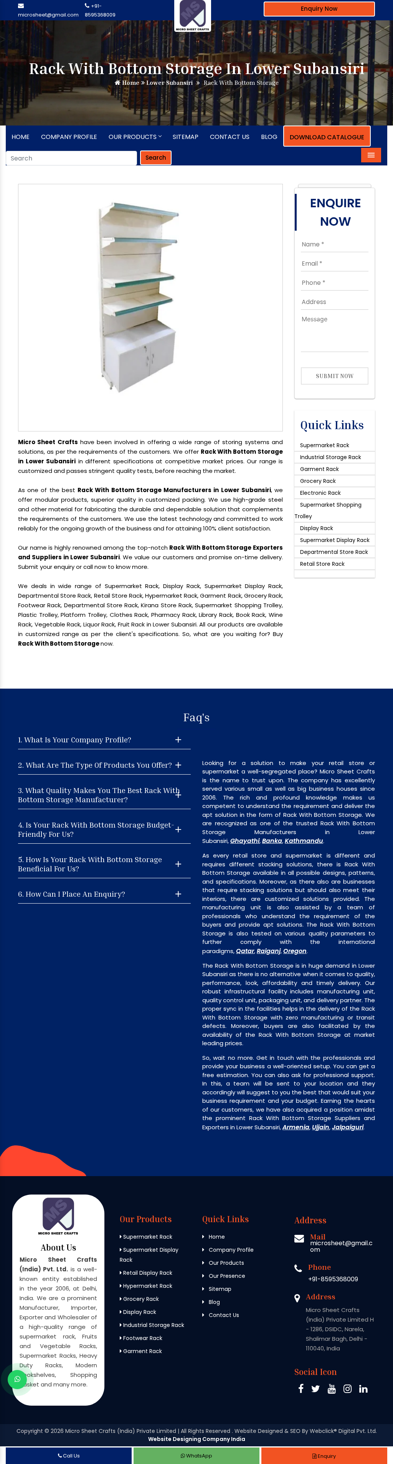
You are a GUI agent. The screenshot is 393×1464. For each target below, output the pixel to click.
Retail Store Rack (322, 564)
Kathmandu (304, 840)
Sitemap (185, 136)
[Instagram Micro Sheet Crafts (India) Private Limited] (347, 1390)
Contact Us (229, 136)
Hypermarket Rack (147, 1286)
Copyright (30, 1431)
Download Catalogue (327, 137)
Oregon (295, 951)
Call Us (71, 1455)
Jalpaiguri (347, 1127)
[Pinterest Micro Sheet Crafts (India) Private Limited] (332, 1390)
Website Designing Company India (196, 1439)
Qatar (245, 951)
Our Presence (226, 1276)
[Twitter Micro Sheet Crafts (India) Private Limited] (315, 1390)
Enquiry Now (319, 9)
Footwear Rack (142, 1338)
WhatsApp (198, 1455)
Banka (272, 840)
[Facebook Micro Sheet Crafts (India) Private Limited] (301, 1390)
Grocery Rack (318, 481)
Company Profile (69, 136)
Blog (269, 136)
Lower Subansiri (169, 82)
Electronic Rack (320, 493)
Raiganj (269, 951)
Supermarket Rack (324, 445)
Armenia (295, 1127)
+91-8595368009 (333, 1279)
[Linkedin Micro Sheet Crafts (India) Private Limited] (363, 1390)
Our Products (133, 136)
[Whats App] (17, 1379)
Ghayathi (244, 840)
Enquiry (326, 1456)
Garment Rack (319, 469)
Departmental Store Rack (334, 552)
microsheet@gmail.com (48, 14)
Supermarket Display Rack (335, 540)
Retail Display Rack (147, 1273)
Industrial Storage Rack (330, 457)
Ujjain (320, 1127)
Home (130, 82)
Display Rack (316, 528)
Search (155, 158)
